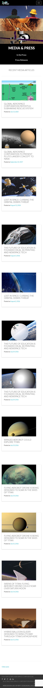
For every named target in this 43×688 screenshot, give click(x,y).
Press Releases (21, 60)
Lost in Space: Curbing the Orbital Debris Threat (19, 200)
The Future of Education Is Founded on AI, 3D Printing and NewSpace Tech (19, 250)
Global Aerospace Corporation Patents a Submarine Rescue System (18, 106)
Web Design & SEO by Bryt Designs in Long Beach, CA (22, 686)
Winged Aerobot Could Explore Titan (17, 440)
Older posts (5, 667)
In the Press (21, 55)
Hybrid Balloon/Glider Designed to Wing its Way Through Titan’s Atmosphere (20, 634)
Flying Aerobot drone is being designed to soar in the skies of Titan (21, 490)
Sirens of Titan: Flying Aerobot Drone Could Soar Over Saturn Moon (20, 586)
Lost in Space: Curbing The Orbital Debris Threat (19, 296)
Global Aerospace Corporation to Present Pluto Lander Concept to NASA (19, 155)
